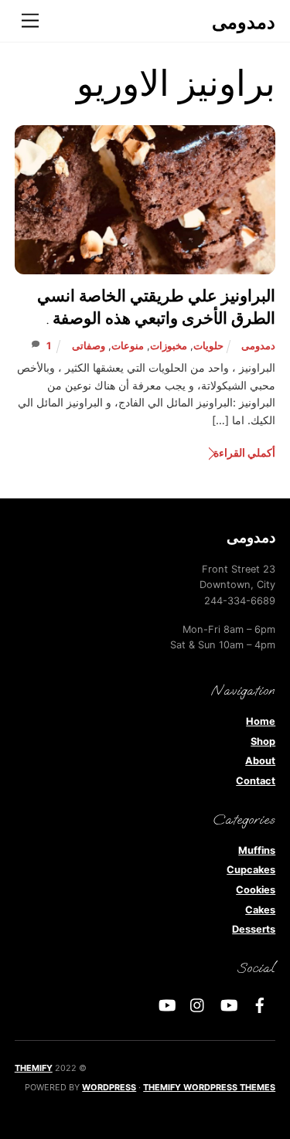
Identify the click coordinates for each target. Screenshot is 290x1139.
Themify (34, 1067)
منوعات (127, 346)
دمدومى (258, 346)
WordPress (109, 1087)
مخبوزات (168, 346)
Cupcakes (251, 870)
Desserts (253, 929)
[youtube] (228, 1004)
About (260, 761)
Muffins (256, 850)
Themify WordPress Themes (209, 1087)
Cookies (255, 890)
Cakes (260, 910)
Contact (255, 781)
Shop (263, 741)
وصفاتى (88, 346)
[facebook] (259, 1004)
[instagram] (198, 1004)
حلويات (208, 346)
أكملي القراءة (244, 452)
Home (260, 721)
